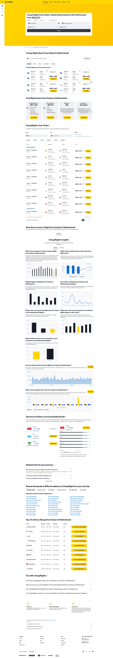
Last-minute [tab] (46, 63)
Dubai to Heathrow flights (53, 496)
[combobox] (29, 20)
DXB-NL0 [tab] (56, 247)
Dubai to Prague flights (31, 511)
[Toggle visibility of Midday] (35, 409)
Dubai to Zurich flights (52, 514)
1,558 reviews (36, 438)
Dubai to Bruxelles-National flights (33, 500)
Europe (30, 47)
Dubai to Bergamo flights (53, 503)
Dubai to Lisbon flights (74, 507)
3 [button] (88, 220)
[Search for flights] (2, 6)
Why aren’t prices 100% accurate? (34, 628)
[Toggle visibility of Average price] (81, 276)
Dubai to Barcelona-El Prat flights (55, 509)
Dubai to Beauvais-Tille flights (76, 500)
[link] (34, 117)
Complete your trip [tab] (41, 489)
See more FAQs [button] (49, 481)
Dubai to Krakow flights (75, 513)
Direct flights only (53, 20)
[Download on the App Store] (85, 642)
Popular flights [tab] (83, 489)
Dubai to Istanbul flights (31, 496)
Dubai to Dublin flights (31, 514)
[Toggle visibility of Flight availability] (73, 276)
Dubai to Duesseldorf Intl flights (32, 505)
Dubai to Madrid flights (53, 507)
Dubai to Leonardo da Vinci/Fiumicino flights (79, 503)
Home (26, 47)
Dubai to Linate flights (31, 513)
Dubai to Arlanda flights (53, 513)
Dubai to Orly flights (52, 500)
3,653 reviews (36, 430)
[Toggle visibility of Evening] (47, 409)
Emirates (34, 426)
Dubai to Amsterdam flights (32, 502)
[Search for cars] (2, 8)
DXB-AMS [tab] (59, 233)
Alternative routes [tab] (31, 489)
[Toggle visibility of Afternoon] (41, 409)
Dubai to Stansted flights (31, 498)
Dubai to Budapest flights (75, 514)
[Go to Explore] (2, 11)
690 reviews (35, 445)
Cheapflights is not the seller (33, 624)
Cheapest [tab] (29, 63)
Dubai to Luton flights (30, 507)
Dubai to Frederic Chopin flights (76, 498)
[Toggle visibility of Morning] (30, 409)
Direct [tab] (39, 63)
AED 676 (36, 17)
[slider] (92, 136)
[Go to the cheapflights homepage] (9, 2)
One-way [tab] (53, 63)
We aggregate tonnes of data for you (35, 626)
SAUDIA (34, 441)
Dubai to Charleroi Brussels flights (55, 511)
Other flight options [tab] (73, 489)
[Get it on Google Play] (85, 639)
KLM (34, 434)
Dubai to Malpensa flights (75, 502)
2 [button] (85, 220)
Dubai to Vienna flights (75, 505)
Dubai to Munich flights (31, 509)
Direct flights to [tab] (51, 489)
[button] (2, 2)
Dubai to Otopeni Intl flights (76, 511)
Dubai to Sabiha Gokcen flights (54, 502)
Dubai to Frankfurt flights (31, 503)
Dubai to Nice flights (74, 509)
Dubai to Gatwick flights (53, 498)
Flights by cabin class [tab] (61, 489)
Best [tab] (35, 63)
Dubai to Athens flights (53, 505)
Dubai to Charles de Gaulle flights (77, 496)
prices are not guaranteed (52, 620)
